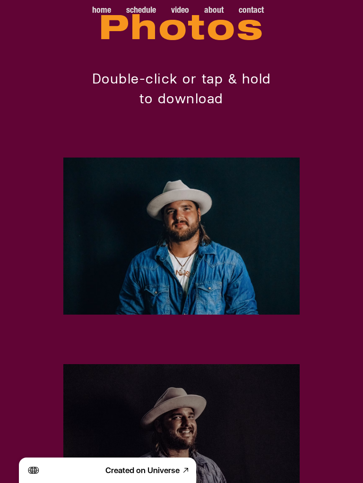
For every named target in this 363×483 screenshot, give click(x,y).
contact (251, 11)
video (180, 11)
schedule (141, 11)
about (214, 11)
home (101, 11)
